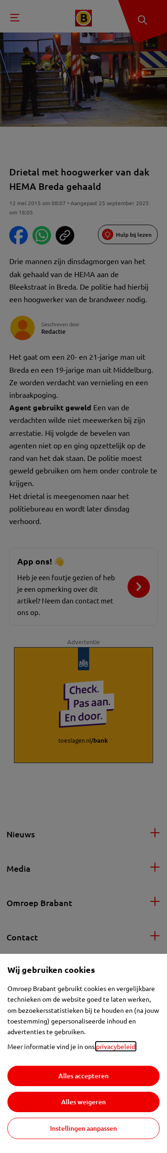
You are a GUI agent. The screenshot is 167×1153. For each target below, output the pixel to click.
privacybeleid (115, 1046)
